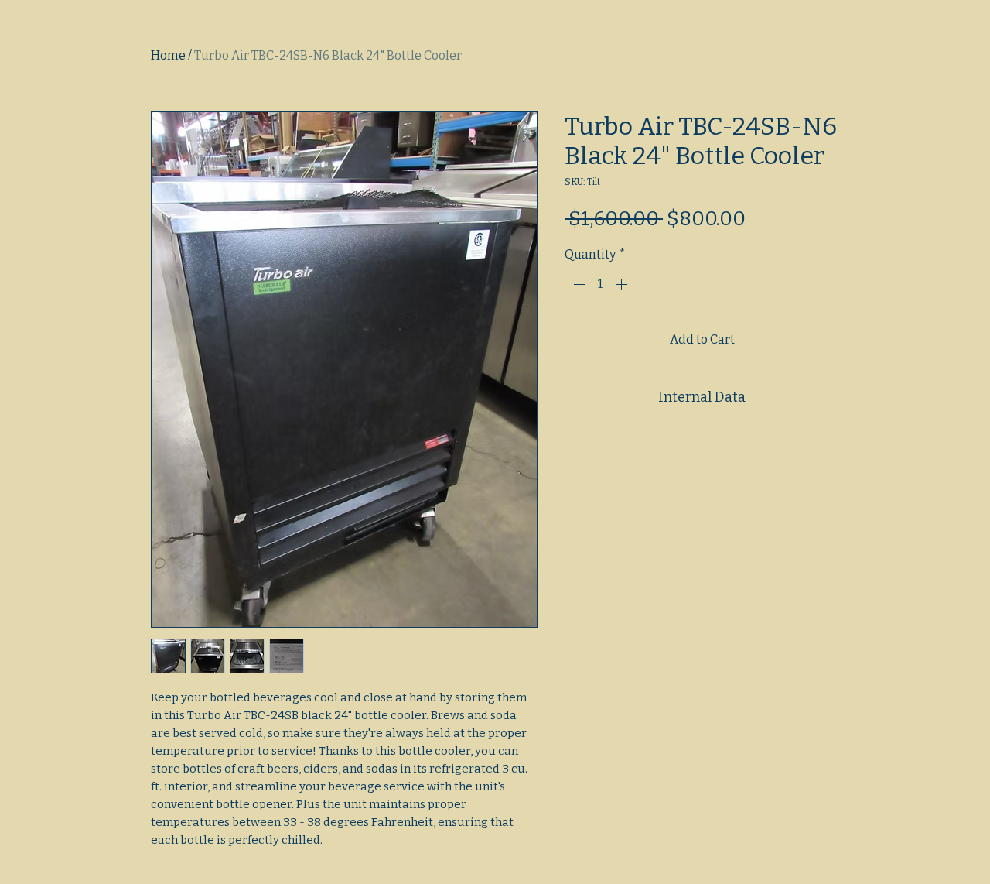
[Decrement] (578, 284)
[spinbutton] (600, 284)
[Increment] (622, 284)
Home (168, 55)
